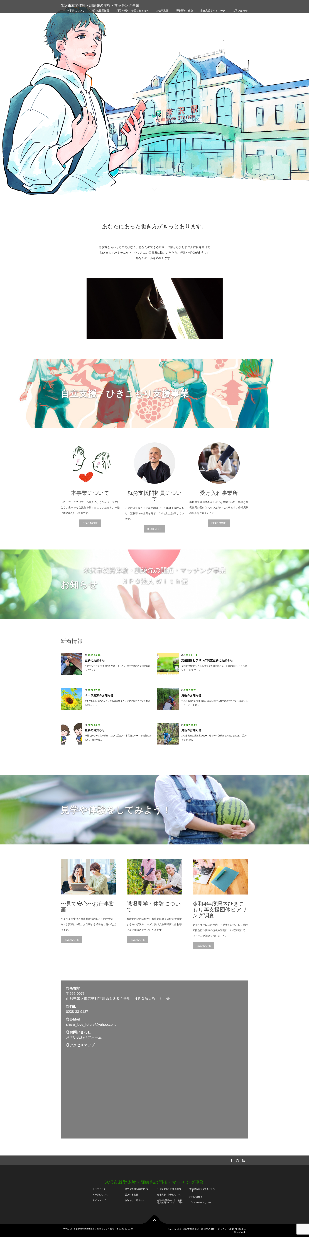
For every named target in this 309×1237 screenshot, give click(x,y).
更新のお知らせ (95, 660)
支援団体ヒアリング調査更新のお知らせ (207, 660)
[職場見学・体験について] (154, 897)
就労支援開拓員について (137, 1189)
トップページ (99, 1189)
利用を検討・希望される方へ (132, 10)
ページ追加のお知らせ (99, 695)
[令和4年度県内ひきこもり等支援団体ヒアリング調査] (220, 897)
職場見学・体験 (184, 10)
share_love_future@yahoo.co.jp (91, 1024)
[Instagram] (237, 1160)
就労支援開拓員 (100, 10)
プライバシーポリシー (200, 1202)
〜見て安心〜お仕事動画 (169, 1189)
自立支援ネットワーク (212, 10)
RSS (243, 1160)
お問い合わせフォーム (84, 1037)
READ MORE (90, 523)
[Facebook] (231, 1160)
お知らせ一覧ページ (134, 1200)
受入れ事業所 (131, 1194)
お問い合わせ (239, 10)
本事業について (75, 10)
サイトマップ (99, 1200)
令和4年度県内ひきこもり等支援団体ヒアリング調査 (170, 1201)
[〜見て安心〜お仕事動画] (88, 897)
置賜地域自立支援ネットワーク (202, 1190)
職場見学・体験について (169, 1194)
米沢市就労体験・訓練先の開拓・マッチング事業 (100, 5)
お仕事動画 (162, 10)
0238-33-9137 (77, 1012)
